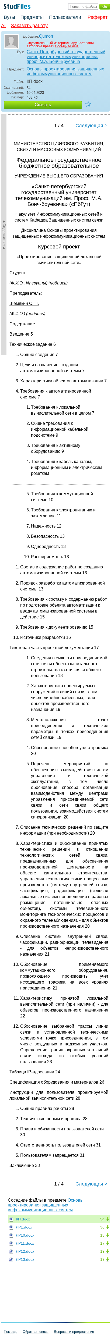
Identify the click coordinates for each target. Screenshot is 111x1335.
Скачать (43, 104)
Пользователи (65, 17)
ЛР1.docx (24, 1227)
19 (102, 1251)
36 (102, 1227)
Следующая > (91, 125)
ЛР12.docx (25, 1251)
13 (102, 1235)
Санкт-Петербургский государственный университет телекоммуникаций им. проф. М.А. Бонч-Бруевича (66, 56)
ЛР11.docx (25, 1243)
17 (102, 1243)
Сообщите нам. (67, 46)
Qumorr (46, 36)
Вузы (9, 17)
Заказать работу (29, 25)
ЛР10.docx (25, 1235)
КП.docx (23, 1219)
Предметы (32, 17)
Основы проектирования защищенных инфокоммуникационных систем (65, 71)
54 (102, 1219)
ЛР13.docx (25, 1259)
